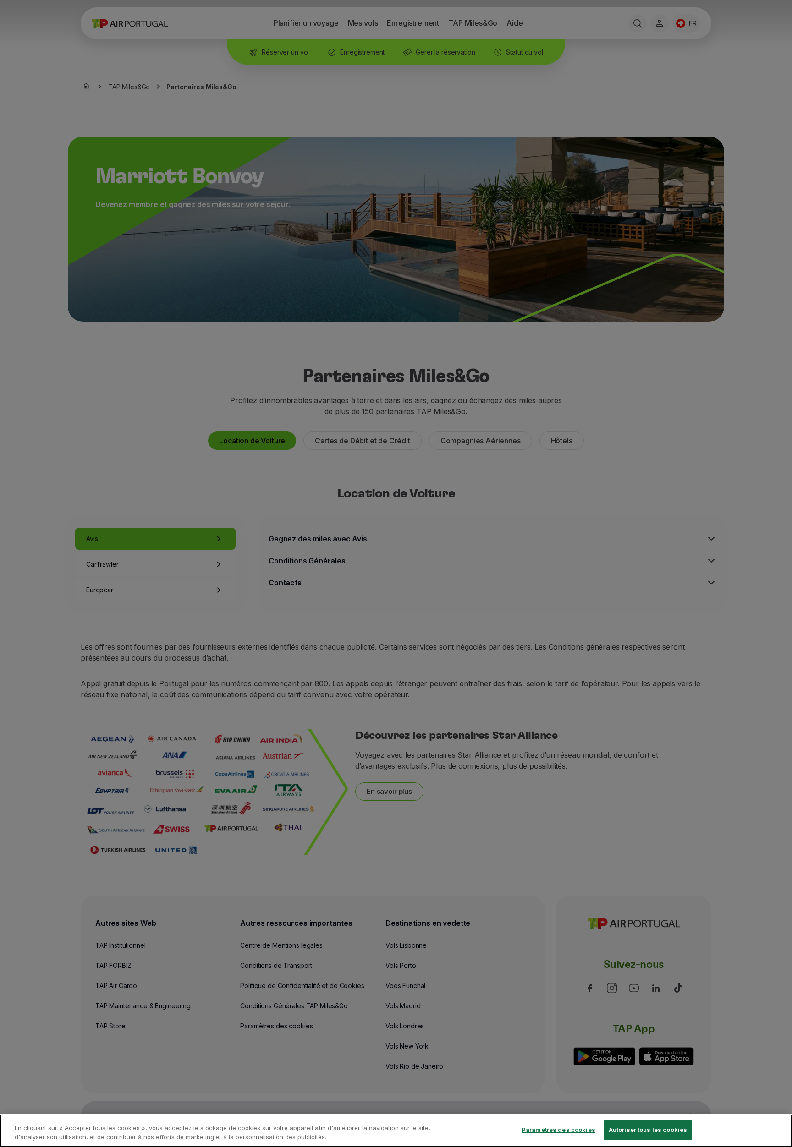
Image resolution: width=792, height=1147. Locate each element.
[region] (396, 1130)
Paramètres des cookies (558, 1129)
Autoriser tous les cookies (648, 1129)
